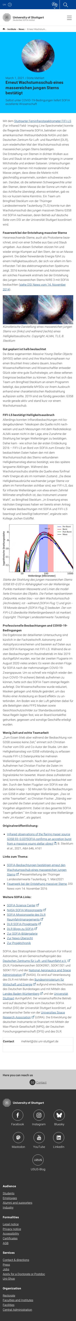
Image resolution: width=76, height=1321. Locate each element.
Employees (10, 1198)
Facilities (8, 1305)
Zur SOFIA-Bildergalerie (22, 933)
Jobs (6, 1269)
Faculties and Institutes (18, 1300)
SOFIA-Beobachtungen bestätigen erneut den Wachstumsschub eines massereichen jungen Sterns (37, 869)
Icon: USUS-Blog (38, 1160)
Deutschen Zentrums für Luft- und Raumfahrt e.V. (35, 961)
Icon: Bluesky (59, 1115)
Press (6, 1264)
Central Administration (17, 1309)
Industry (8, 1207)
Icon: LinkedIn (58, 1137)
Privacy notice (12, 1229)
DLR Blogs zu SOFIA (20, 929)
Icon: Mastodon (18, 1137)
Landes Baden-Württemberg (21, 993)
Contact (41, 1082)
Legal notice (11, 1224)
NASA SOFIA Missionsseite (24, 910)
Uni (4, 4)
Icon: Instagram (38, 1115)
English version (4, 29)
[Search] (65, 4)
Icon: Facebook (17, 1115)
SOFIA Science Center (21, 905)
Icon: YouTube (39, 1137)
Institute (11, 29)
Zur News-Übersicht (20, 938)
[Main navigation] (69, 18)
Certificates (10, 1238)
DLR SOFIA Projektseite (22, 924)
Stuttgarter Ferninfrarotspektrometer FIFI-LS (42, 121)
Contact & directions (16, 1260)
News (22, 29)
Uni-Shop (9, 1278)
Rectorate (9, 1295)
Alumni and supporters (17, 1202)
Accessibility (11, 1233)
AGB (5, 1243)
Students (8, 1193)
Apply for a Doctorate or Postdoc (24, 1274)
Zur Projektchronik (19, 943)
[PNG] (38, 309)
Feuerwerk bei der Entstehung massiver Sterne (37, 884)
